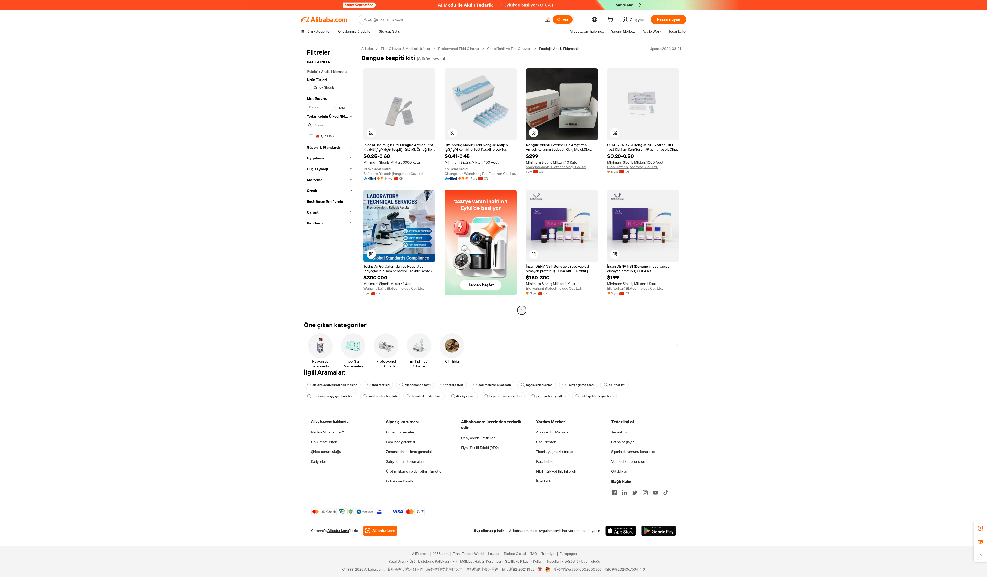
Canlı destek (546, 442)
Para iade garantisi (400, 442)
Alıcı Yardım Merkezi (552, 432)
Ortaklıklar (619, 471)
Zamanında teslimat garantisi (409, 452)
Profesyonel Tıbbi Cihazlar (458, 49)
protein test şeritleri (551, 396)
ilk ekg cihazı (465, 396)
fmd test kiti (381, 385)
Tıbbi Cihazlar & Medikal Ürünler (406, 49)
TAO (533, 554)
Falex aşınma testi (581, 385)
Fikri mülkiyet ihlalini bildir (556, 471)
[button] (547, 19)
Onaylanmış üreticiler (478, 438)
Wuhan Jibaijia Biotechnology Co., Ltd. (393, 288)
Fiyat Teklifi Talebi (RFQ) (480, 448)
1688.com (441, 554)
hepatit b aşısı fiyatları (505, 396)
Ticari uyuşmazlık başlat (554, 452)
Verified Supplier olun (628, 461)
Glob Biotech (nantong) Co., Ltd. (632, 167)
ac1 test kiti (617, 385)
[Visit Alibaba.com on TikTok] (666, 493)
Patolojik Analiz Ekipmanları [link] (560, 49)
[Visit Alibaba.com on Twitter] (635, 493)
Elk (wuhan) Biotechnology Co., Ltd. (554, 288)
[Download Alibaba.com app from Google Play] (658, 531)
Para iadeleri (545, 461)
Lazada (493, 554)
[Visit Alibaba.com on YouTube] (655, 493)
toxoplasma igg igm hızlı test (333, 396)
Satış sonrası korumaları (405, 461)
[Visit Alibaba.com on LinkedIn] (625, 493)
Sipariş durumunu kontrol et (633, 452)
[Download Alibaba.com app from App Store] (620, 531)
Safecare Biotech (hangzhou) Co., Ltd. (393, 174)
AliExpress (420, 554)
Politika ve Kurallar (400, 481)
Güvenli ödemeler (400, 432)
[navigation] (329, 180)
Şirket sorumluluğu (326, 452)
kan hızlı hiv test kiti (383, 396)
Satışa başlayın (622, 442)
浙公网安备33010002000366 (577, 569)
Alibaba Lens (338, 531)
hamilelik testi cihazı (426, 396)
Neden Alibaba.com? (327, 432)
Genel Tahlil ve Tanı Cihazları (509, 49)
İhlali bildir (544, 481)
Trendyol (548, 554)
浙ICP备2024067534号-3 (625, 569)
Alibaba (367, 49)
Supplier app (485, 531)
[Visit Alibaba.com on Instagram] (645, 493)
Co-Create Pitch (324, 442)
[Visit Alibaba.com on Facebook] (614, 493)
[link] (980, 528)
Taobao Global (515, 554)
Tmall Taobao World (468, 554)
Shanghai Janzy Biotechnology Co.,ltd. (556, 167)
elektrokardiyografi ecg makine (334, 385)
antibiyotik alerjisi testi (597, 396)
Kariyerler (318, 461)
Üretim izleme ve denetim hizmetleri (414, 471)
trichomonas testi (418, 385)
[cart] (611, 20)
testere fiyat (454, 385)
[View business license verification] (539, 569)
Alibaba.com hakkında (330, 421)
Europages (568, 554)
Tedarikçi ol (620, 432)
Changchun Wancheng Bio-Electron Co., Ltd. (480, 174)
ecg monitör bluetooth (494, 385)
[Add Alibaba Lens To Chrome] (380, 531)
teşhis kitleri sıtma (539, 385)
